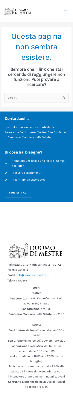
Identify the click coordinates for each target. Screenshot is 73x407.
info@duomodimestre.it (32, 275)
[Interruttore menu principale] (65, 11)
